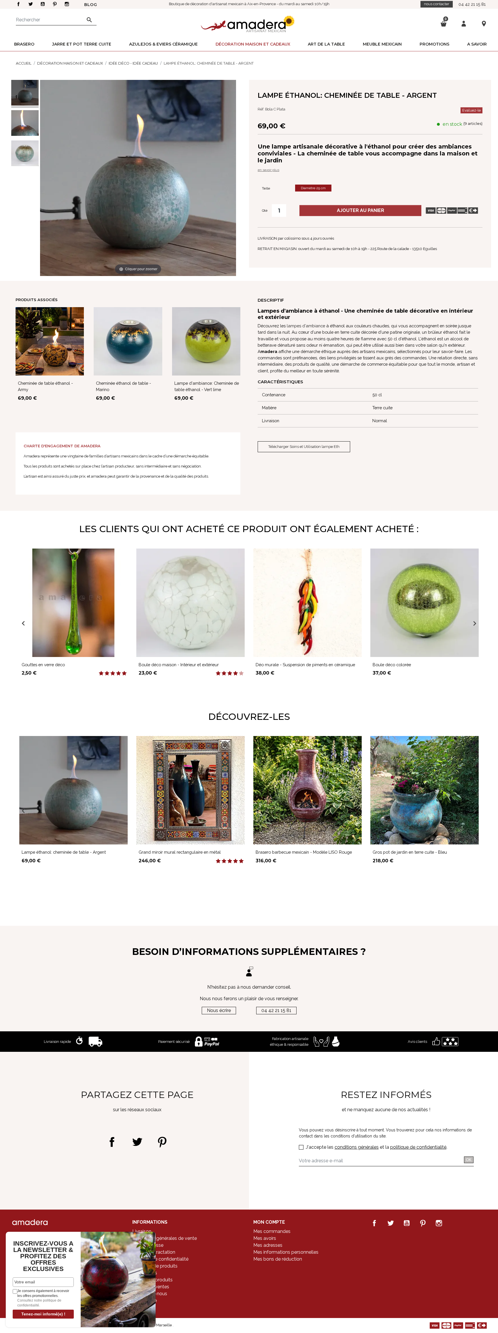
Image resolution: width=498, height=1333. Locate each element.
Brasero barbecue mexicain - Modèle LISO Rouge (304, 852)
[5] (124, 673)
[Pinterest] (162, 1142)
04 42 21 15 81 (472, 4)
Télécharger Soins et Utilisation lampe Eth (303, 446)
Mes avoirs (264, 1238)
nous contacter (436, 4)
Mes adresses (267, 1245)
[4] (118, 673)
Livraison (141, 1231)
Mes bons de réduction (277, 1259)
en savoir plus (268, 170)
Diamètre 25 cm (313, 188)
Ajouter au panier (360, 210)
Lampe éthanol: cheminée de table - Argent (64, 852)
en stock (452, 124)
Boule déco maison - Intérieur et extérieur (179, 664)
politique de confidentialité (418, 1147)
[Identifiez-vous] (464, 23)
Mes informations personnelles (285, 1252)
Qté (264, 211)
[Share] (112, 1142)
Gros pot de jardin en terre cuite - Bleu (410, 852)
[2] (107, 673)
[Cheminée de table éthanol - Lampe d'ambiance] (25, 93)
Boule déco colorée (392, 664)
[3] (112, 673)
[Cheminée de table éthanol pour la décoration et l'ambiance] (25, 154)
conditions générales (357, 1147)
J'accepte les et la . (376, 1147)
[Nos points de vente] (484, 23)
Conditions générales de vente (164, 1238)
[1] (101, 673)
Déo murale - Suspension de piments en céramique (305, 664)
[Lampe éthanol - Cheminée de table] (25, 124)
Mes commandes (271, 1231)
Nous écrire (219, 1010)
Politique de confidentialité (160, 1259)
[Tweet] (137, 1142)
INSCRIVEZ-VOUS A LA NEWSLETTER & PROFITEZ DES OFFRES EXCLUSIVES (43, 1256)
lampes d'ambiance (306, 325)
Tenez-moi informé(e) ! (43, 1314)
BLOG (90, 4)
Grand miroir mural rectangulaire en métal (180, 852)
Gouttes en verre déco (43, 664)
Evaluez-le (471, 110)
